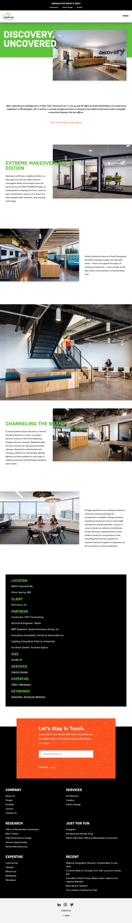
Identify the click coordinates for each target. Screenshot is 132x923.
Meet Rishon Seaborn (77, 886)
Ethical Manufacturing (16, 846)
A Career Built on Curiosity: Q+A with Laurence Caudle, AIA (93, 872)
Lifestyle (10, 867)
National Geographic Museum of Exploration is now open (92, 864)
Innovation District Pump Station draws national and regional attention (92, 880)
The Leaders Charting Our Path (81, 890)
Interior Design (67, 7)
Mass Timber (12, 833)
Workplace (25, 684)
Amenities (17, 697)
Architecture (54, 7)
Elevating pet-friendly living (79, 833)
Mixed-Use (11, 871)
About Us (10, 796)
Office (14, 684)
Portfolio (10, 804)
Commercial (12, 863)
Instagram (71, 829)
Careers (9, 808)
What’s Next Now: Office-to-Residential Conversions (92, 838)
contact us (66, 910)
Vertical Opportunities (16, 842)
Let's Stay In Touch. (62, 728)
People (9, 800)
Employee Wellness (35, 697)
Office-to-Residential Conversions (22, 829)
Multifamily (11, 875)
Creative (79, 7)
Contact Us (11, 813)
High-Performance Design (19, 838)
